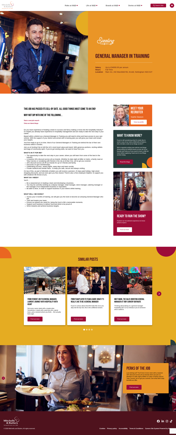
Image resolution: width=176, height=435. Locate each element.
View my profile (139, 122)
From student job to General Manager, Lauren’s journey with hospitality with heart (42, 302)
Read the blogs (125, 162)
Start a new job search (31, 120)
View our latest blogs (31, 123)
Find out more (124, 229)
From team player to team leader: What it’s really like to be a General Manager (87, 300)
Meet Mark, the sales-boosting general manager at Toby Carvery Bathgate (129, 300)
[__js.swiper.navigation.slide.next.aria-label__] (159, 293)
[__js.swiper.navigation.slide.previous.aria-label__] (3, 378)
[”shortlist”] (172, 5)
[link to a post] (44, 280)
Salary (98, 67)
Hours (98, 70)
